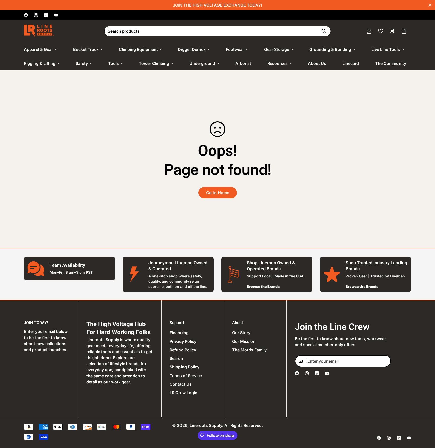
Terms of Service (186, 375)
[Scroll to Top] (425, 420)
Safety (82, 63)
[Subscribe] (385, 361)
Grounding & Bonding (330, 49)
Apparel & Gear (38, 49)
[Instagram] (36, 15)
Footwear (235, 49)
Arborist (243, 63)
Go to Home (217, 192)
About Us (317, 63)
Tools (113, 63)
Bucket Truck (86, 49)
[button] (404, 31)
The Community (390, 63)
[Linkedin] (46, 15)
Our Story (241, 332)
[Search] (323, 31)
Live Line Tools (385, 49)
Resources (277, 63)
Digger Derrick (192, 49)
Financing (179, 332)
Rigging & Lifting (39, 63)
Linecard (350, 63)
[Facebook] (26, 15)
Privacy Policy (183, 341)
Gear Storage (276, 49)
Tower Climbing (154, 63)
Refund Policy (183, 349)
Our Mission (244, 341)
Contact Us (181, 384)
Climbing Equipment (138, 49)
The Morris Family (249, 349)
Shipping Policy (184, 366)
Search (176, 358)
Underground (202, 63)
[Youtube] (56, 15)
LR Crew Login (183, 392)
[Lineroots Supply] (39, 31)
